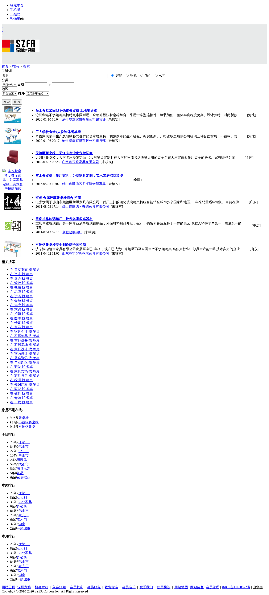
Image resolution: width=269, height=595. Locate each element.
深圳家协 (24, 587)
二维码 (15, 14)
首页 (5, 66)
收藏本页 (17, 5)
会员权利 (76, 587)
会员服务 (94, 587)
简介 (147, 75)
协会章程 (41, 587)
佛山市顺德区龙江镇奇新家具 (84, 184)
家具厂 (23, 515)
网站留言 (197, 587)
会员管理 (212, 587)
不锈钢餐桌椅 (28, 422)
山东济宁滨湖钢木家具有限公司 (85, 253)
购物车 (15, 18)
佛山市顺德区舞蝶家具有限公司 (85, 206)
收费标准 (111, 587)
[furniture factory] (2, 34)
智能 (118, 75)
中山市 (23, 455)
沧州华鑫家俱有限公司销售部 (84, 119)
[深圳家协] (2, 26)
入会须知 (59, 587)
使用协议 (163, 587)
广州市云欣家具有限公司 (80, 162)
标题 (133, 75)
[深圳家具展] (2, 30)
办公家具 (25, 502)
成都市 (23, 464)
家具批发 (23, 468)
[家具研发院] (2, 58)
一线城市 (23, 528)
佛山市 (23, 446)
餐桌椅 (23, 418)
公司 (162, 75)
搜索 (26, 66)
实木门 (22, 519)
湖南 (21, 524)
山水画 (258, 587)
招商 (15, 66)
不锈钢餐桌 (26, 426)
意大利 (22, 497)
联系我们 (146, 587)
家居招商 (23, 477)
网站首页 (8, 587)
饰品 (20, 473)
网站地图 (181, 587)
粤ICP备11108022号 (236, 587)
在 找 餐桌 (25, 269)
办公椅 (22, 506)
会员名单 (129, 587)
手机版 (15, 10)
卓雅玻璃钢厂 (72, 232)
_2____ (23, 451)
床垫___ (24, 442)
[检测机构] (2, 62)
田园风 (22, 460)
